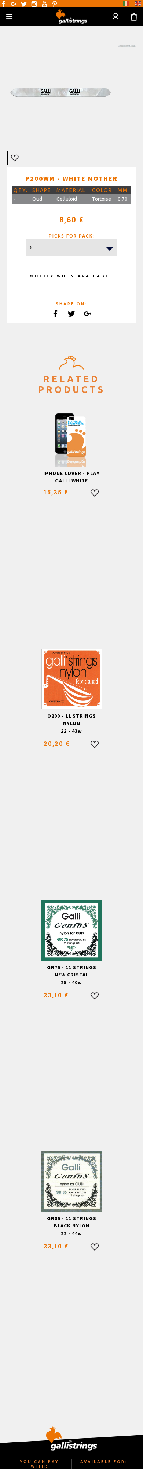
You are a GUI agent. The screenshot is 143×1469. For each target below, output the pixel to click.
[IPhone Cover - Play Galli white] (71, 436)
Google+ (13, 4)
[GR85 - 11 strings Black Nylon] (71, 1181)
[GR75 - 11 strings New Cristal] (71, 930)
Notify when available (71, 276)
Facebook (3, 4)
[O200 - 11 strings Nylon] (71, 679)
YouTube (44, 4)
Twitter (24, 4)
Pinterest (55, 4)
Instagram (34, 4)
